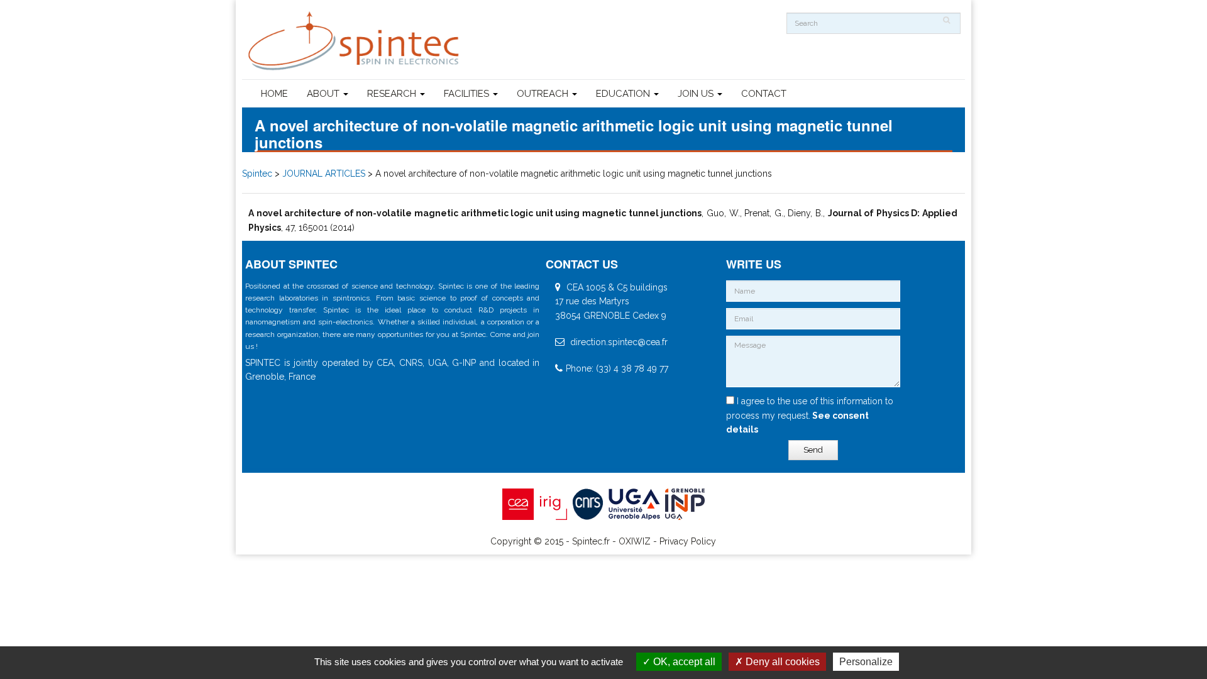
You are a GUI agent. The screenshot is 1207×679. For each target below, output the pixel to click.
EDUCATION (624, 93)
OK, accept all (683, 661)
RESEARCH (393, 93)
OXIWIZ (635, 541)
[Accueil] (355, 41)
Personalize (866, 661)
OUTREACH (544, 93)
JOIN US (697, 93)
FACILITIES (468, 93)
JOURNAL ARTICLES (323, 173)
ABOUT (324, 93)
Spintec (257, 173)
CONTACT (763, 93)
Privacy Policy (687, 541)
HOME (274, 93)
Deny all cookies (781, 661)
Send (813, 450)
